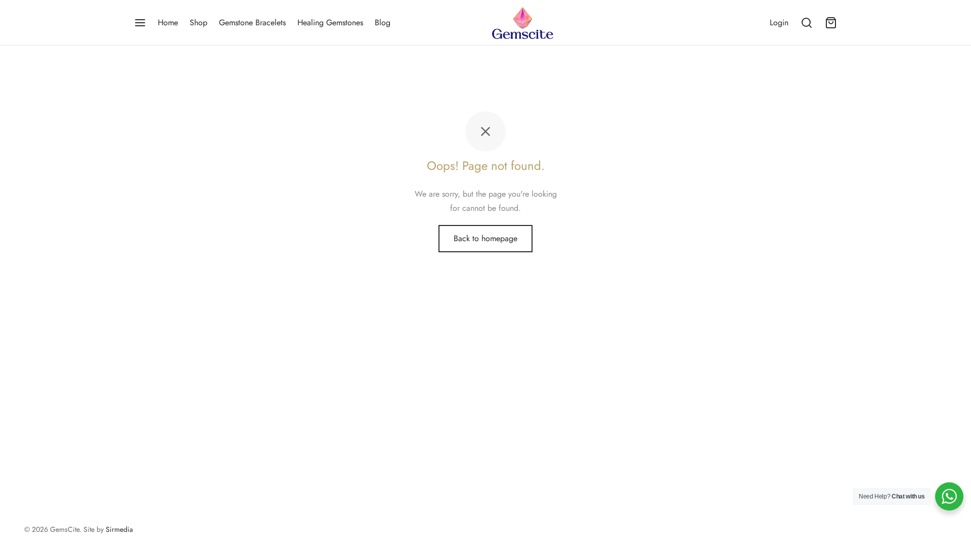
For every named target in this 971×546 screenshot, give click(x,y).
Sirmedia (119, 529)
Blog (382, 22)
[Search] (807, 23)
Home (168, 22)
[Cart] (831, 23)
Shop (198, 22)
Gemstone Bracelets (252, 22)
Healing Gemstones (330, 22)
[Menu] (140, 23)
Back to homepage (485, 238)
